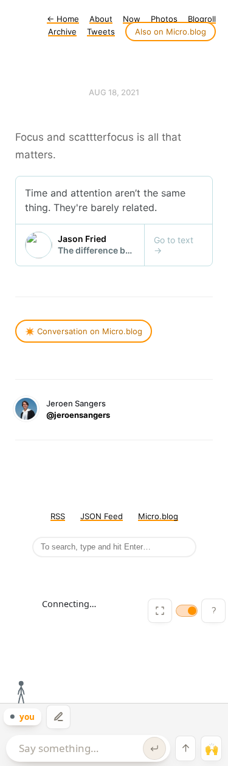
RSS (57, 516)
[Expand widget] (160, 611)
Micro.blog (158, 516)
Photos (164, 19)
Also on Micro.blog (170, 31)
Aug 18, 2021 (114, 92)
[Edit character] (58, 717)
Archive (62, 31)
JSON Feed (101, 516)
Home (63, 19)
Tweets (101, 31)
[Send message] (154, 748)
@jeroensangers (78, 415)
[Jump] (185, 748)
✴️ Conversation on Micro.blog (83, 331)
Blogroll (202, 19)
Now (131, 19)
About (100, 19)
